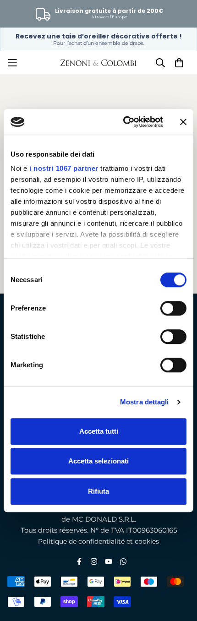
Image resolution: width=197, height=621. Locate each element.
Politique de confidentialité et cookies (98, 541)
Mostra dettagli (144, 402)
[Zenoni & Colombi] (98, 63)
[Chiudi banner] (183, 122)
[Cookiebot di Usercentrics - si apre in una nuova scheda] (124, 122)
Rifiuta (98, 491)
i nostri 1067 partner (63, 168)
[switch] (173, 308)
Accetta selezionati (98, 461)
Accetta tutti (98, 431)
